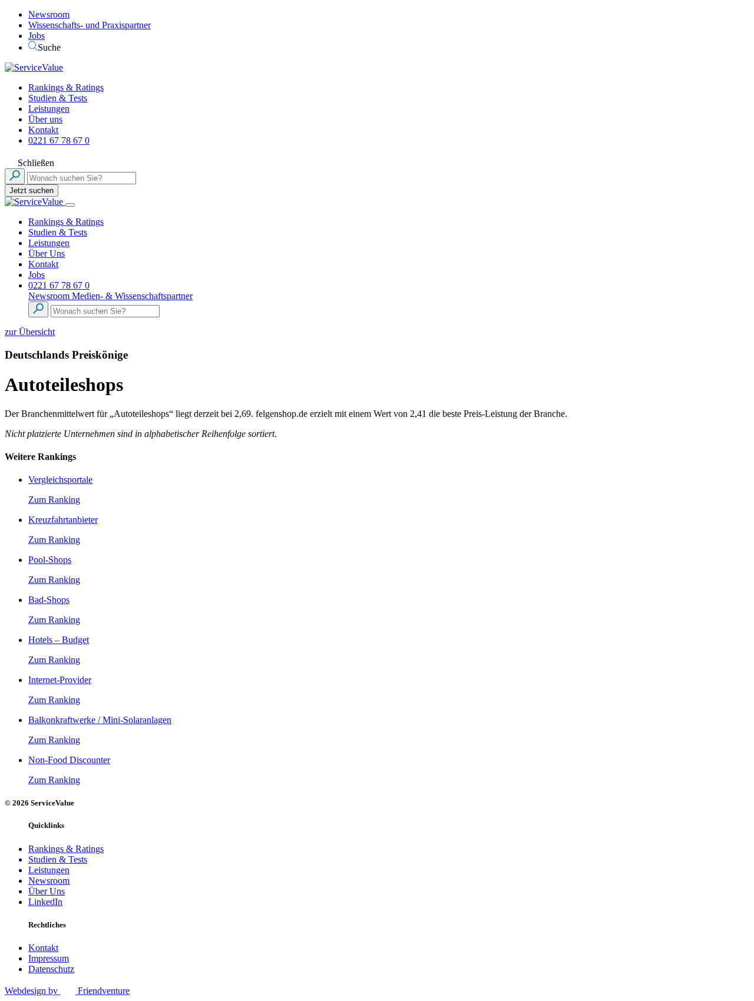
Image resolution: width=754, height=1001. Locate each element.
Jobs (36, 36)
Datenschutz (51, 969)
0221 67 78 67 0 (59, 140)
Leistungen (49, 109)
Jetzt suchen (31, 190)
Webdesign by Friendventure (67, 991)
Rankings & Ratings (66, 87)
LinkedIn (45, 902)
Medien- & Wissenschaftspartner (132, 296)
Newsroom (49, 14)
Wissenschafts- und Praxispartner (89, 25)
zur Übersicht (30, 332)
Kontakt (43, 130)
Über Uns (46, 253)
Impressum (48, 958)
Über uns (45, 119)
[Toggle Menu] (70, 205)
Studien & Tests (57, 98)
